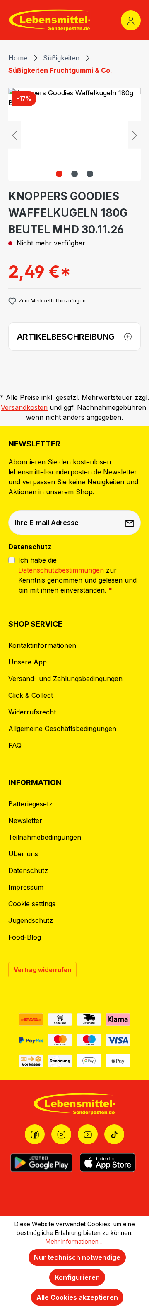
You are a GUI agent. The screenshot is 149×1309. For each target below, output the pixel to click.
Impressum (25, 887)
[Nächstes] (134, 134)
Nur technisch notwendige (77, 1257)
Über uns (23, 854)
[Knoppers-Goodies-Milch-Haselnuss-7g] (74, 134)
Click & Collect (30, 695)
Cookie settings (31, 904)
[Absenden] (130, 522)
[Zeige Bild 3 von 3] (90, 174)
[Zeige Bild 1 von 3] (59, 174)
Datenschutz (28, 870)
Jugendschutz (30, 920)
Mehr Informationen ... (75, 1241)
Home (17, 58)
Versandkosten (24, 407)
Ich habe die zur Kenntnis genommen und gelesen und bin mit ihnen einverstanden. (77, 575)
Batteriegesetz (30, 804)
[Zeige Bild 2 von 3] (74, 174)
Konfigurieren (77, 1277)
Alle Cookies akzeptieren (77, 1297)
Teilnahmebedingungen (44, 837)
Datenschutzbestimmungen (61, 570)
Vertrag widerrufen (42, 969)
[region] (74, 134)
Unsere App (27, 662)
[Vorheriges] (14, 134)
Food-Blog (24, 937)
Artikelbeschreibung (66, 337)
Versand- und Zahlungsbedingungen (65, 678)
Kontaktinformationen (42, 645)
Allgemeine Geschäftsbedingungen (62, 728)
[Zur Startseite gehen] (49, 20)
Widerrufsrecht (32, 712)
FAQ (15, 745)
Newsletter (25, 820)
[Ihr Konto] (131, 20)
